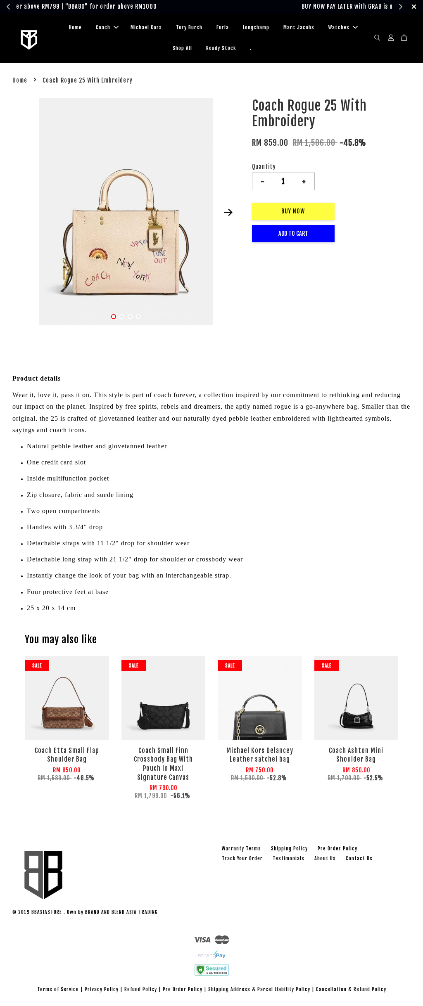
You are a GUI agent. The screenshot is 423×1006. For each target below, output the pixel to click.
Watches (338, 27)
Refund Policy (140, 989)
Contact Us (359, 858)
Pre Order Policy (337, 848)
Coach (103, 27)
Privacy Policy (102, 989)
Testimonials (288, 858)
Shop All (182, 48)
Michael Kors (146, 27)
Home (75, 27)
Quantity (264, 166)
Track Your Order (242, 858)
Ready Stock (221, 48)
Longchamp (256, 27)
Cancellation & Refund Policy (351, 989)
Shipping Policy (289, 848)
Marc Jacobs (298, 27)
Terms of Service (58, 989)
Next (228, 212)
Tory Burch (189, 27)
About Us (325, 858)
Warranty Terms (241, 848)
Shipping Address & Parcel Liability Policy (259, 989)
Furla (222, 27)
